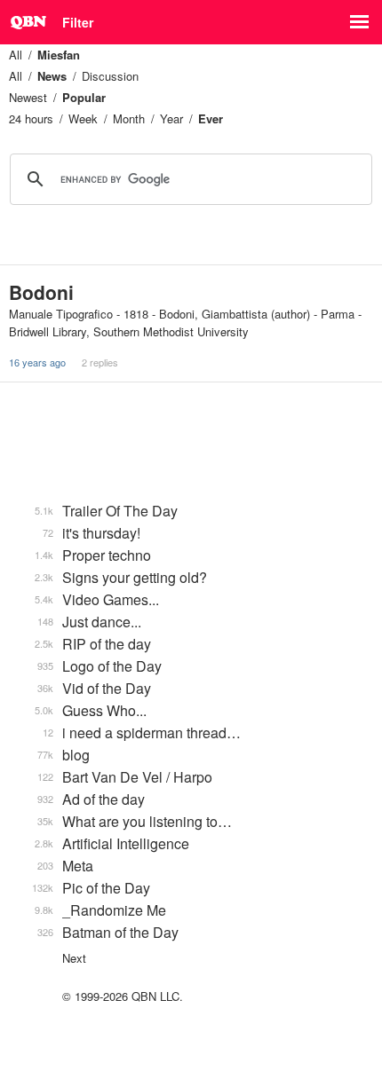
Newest (28, 97)
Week (83, 118)
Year (171, 118)
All (15, 54)
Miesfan (58, 54)
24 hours (31, 118)
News (52, 75)
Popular (84, 97)
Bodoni (41, 292)
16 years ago (37, 362)
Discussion (110, 75)
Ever (210, 118)
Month (129, 118)
